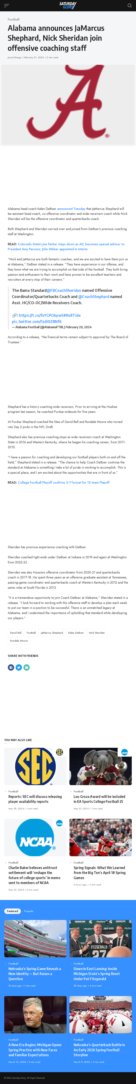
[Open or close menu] (7, 5)
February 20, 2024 (79, 327)
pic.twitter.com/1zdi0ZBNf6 (37, 321)
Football (13, 19)
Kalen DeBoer (76, 633)
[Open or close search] (129, 5)
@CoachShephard (93, 296)
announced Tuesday (71, 209)
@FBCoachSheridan (64, 290)
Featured (12, 911)
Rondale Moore (19, 641)
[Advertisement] (68, 176)
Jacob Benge (15, 57)
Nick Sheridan (97, 633)
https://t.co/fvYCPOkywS (41, 315)
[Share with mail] (26, 667)
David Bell (15, 633)
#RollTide (72, 315)
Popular (28, 911)
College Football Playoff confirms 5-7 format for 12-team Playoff (64, 482)
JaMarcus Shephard (52, 633)
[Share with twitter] (19, 667)
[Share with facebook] (11, 667)
